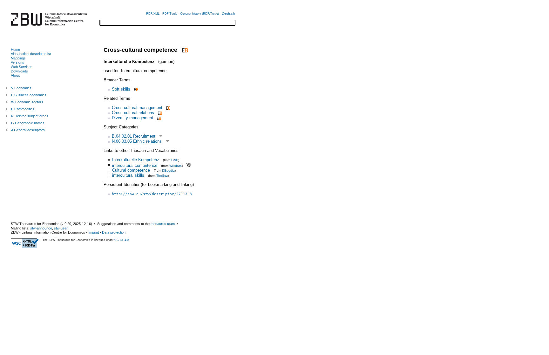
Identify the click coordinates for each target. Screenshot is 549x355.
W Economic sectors (27, 102)
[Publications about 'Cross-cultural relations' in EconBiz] (159, 112)
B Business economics (28, 95)
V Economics (21, 88)
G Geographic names (27, 123)
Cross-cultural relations (133, 112)
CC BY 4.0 (121, 240)
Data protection (113, 232)
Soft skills (121, 89)
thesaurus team (163, 224)
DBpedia (168, 170)
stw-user (61, 228)
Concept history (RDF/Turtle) (199, 13)
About (15, 75)
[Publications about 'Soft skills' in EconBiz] (135, 89)
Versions (17, 62)
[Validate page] (25, 247)
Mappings (18, 58)
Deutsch (228, 13)
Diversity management (132, 117)
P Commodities (22, 109)
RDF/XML (152, 13)
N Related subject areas (29, 116)
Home (15, 49)
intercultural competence (134, 165)
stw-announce (41, 228)
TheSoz (162, 175)
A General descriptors (28, 130)
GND (174, 160)
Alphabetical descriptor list (31, 54)
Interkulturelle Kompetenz (135, 159)
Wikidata (175, 165)
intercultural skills (128, 175)
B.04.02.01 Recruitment (133, 136)
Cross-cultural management (137, 107)
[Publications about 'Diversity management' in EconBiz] (158, 117)
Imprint (93, 232)
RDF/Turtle (169, 13)
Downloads (19, 71)
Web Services (21, 67)
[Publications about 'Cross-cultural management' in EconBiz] (167, 107)
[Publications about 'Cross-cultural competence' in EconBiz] (184, 50)
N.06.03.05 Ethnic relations (137, 141)
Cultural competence (131, 170)
